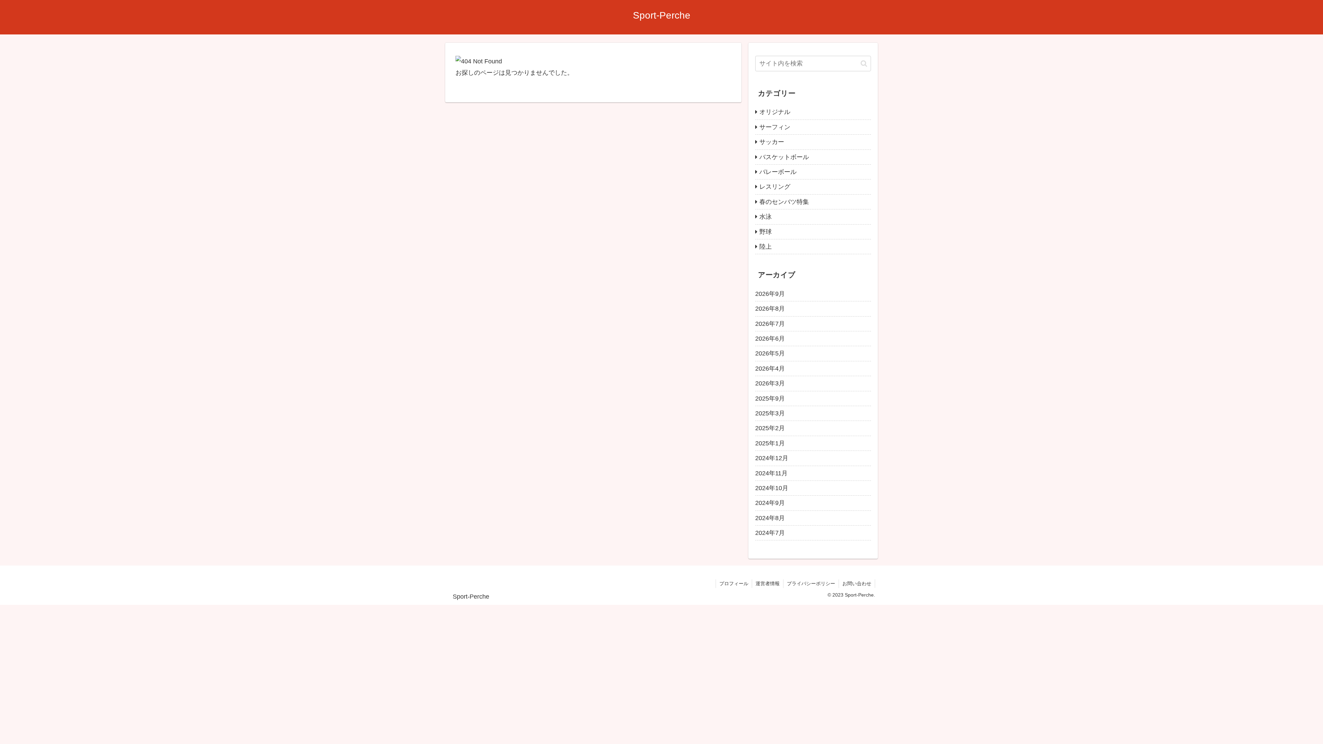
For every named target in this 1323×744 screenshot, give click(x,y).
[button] (864, 64)
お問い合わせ (856, 583)
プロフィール (733, 583)
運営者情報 (768, 583)
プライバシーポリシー (811, 583)
